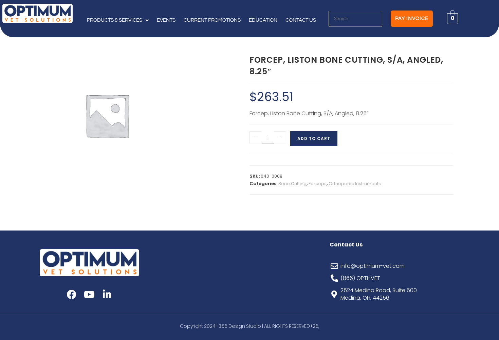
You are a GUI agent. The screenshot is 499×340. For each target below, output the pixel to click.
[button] (118, 20)
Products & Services (114, 20)
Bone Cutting (292, 183)
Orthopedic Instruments (355, 183)
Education (263, 20)
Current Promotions (212, 20)
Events (166, 20)
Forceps (318, 183)
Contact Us (300, 20)
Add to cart (313, 138)
